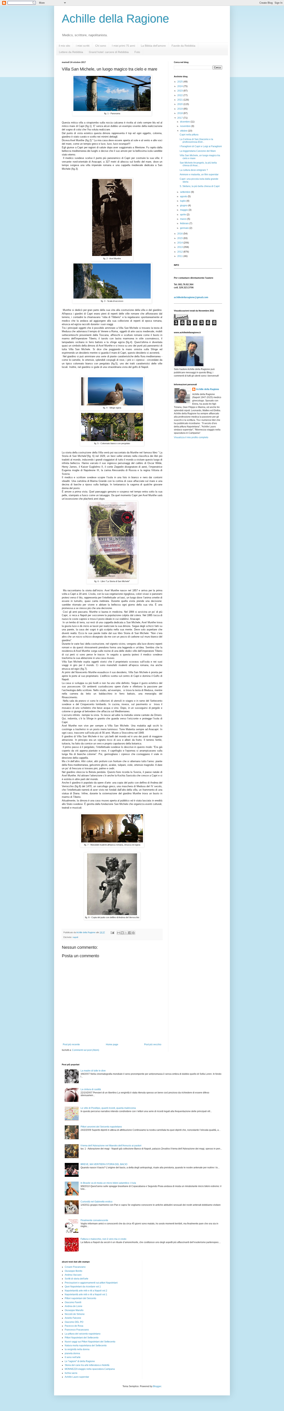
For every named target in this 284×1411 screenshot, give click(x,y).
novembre (185, 126)
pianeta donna (72, 1353)
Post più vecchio (152, 1044)
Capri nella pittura (189, 134)
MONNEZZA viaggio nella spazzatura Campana (90, 1369)
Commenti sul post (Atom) (85, 1050)
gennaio (184, 228)
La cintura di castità (91, 1089)
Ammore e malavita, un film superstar (199, 174)
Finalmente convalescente (94, 1220)
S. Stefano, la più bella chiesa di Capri (200, 186)
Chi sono (100, 45)
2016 (180, 233)
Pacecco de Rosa (74, 1326)
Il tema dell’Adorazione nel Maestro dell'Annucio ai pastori (111, 1145)
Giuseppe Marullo (74, 1310)
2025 (180, 81)
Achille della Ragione (115, 18)
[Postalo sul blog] (122, 933)
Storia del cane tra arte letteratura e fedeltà (87, 1365)
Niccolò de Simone (75, 1314)
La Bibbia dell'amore (153, 45)
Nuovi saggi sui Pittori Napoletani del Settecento (90, 1341)
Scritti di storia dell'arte (76, 1278)
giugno (184, 205)
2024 (180, 86)
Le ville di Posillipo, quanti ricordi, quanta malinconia (108, 1108)
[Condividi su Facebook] (130, 933)
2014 (180, 242)
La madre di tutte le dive (93, 1070)
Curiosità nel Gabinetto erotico (96, 1201)
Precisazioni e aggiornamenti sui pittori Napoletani (91, 1282)
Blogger (157, 1386)
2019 (180, 108)
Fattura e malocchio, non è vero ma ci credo (103, 1239)
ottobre (184, 130)
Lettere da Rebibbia (71, 52)
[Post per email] (112, 932)
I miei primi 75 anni (123, 45)
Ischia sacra (71, 1373)
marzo (183, 219)
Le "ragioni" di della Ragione (80, 1361)
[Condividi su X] (126, 933)
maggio (184, 210)
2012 (180, 251)
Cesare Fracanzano (75, 1267)
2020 (180, 104)
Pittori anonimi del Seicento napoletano (101, 1126)
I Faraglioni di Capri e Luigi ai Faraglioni (201, 146)
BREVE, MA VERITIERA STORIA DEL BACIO (104, 1164)
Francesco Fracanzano (77, 1329)
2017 (180, 118)
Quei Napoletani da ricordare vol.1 (83, 1286)
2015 (180, 238)
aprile (183, 214)
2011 (180, 256)
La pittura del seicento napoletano (82, 1333)
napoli (75, 937)
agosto (184, 196)
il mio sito (64, 45)
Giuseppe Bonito (73, 1271)
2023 (180, 90)
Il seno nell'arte (73, 1357)
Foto (137, 52)
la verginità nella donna (77, 1349)
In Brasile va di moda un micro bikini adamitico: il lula (108, 1183)
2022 (180, 95)
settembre (185, 192)
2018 (180, 113)
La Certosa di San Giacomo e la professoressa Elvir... (196, 140)
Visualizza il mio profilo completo (191, 437)
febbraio (184, 223)
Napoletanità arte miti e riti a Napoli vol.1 (86, 1294)
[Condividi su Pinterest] (133, 933)
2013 (180, 247)
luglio (183, 201)
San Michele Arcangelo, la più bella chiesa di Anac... (198, 164)
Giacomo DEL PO (74, 1322)
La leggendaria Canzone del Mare (198, 151)
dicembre (185, 121)
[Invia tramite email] (119, 933)
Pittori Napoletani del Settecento (82, 1337)
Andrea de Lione (73, 1306)
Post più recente (71, 1044)
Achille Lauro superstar (77, 1377)
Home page (112, 1044)
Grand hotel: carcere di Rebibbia (109, 52)
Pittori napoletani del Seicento (80, 1298)
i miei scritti (82, 45)
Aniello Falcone (73, 1318)
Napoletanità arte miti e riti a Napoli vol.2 (86, 1290)
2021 (180, 99)
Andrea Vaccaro (73, 1274)
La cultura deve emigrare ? (194, 170)
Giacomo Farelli (73, 1302)
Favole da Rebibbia (183, 45)
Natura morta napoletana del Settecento (86, 1345)
